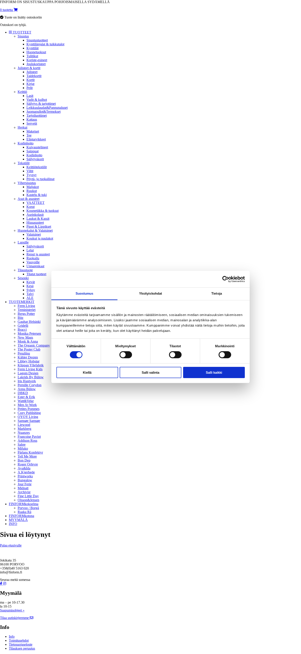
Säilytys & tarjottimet (41, 103)
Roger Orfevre (28, 464)
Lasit (29, 96)
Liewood (24, 425)
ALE (29, 298)
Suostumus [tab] (84, 293)
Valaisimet (33, 234)
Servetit (31, 123)
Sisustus (23, 36)
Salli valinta (150, 372)
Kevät (30, 282)
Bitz (20, 318)
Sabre (22, 444)
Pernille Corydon (29, 385)
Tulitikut (32, 56)
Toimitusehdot (19, 640)
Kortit (30, 80)
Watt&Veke (26, 401)
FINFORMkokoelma (23, 504)
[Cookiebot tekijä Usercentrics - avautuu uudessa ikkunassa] (225, 279)
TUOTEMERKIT (21, 302)
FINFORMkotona (21, 516)
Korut (30, 207)
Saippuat (32, 151)
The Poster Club (29, 349)
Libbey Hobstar (28, 361)
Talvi (29, 294)
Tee (29, 135)
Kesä (29, 286)
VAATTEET (35, 203)
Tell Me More (27, 456)
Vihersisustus (27, 183)
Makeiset (32, 131)
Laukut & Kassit (37, 218)
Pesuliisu (24, 353)
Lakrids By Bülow (31, 377)
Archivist (24, 492)
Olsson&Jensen (28, 500)
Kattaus (31, 119)
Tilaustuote (25, 270)
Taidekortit (33, 76)
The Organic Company (34, 345)
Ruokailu (32, 258)
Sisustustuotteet (37, 40)
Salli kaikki (214, 372)
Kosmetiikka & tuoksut (42, 210)
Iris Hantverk (27, 381)
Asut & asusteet (28, 199)
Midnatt (23, 488)
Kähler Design (28, 357)
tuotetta (7, 10)
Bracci (22, 329)
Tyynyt (31, 175)
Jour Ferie (25, 484)
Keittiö (22, 92)
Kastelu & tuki (36, 195)
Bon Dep (24, 460)
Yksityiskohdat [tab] (150, 293)
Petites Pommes (28, 409)
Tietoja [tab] (216, 293)
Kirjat (30, 84)
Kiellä (87, 372)
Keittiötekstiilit (36, 167)
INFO (13, 524)
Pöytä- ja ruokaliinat (40, 179)
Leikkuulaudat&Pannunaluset (47, 107)
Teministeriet (26, 310)
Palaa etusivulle (11, 545)
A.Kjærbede (26, 472)
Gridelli (23, 325)
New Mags (25, 337)
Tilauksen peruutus (22, 648)
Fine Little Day (28, 496)
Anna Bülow (27, 389)
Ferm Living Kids (30, 369)
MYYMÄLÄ (18, 520)
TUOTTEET (21, 32)
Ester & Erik (26, 397)
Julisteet (31, 72)
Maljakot (32, 187)
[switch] (125, 354)
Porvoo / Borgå (28, 508)
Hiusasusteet (35, 222)
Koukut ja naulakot (39, 238)
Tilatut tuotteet (36, 274)
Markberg (24, 428)
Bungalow (25, 480)
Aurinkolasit (35, 214)
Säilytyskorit (35, 159)
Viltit (29, 171)
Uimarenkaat (35, 266)
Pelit (29, 88)
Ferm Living (26, 306)
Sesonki (23, 278)
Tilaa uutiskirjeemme (15, 618)
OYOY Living (28, 417)
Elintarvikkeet (36, 139)
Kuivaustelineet (37, 147)
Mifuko (23, 448)
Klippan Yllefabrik (31, 365)
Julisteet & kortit (29, 68)
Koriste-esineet (36, 60)
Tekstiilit (24, 163)
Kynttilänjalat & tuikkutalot (45, 44)
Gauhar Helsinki (29, 321)
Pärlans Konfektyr (30, 452)
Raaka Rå (24, 512)
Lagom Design (28, 373)
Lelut (30, 250)
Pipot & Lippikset (38, 226)
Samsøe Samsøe (29, 421)
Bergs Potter (26, 314)
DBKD (23, 393)
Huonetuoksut (36, 52)
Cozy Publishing (29, 413)
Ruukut (31, 191)
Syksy (30, 290)
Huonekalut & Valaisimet (35, 230)
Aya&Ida (24, 468)
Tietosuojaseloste (20, 644)
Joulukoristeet (36, 64)
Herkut (22, 127)
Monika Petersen (29, 333)
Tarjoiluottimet (36, 115)
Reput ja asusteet (38, 254)
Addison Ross (27, 440)
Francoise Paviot (29, 436)
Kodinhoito (25, 143)
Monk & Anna (28, 341)
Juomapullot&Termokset (43, 111)
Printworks (25, 476)
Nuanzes (24, 432)
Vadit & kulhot (36, 100)
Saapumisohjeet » (12, 610)
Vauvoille (33, 262)
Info (12, 636)
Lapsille (23, 242)
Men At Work (27, 405)
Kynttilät (32, 48)
